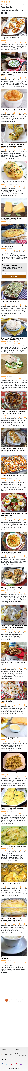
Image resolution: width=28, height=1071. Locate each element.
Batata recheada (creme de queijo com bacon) (12, 182)
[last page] (21, 1000)
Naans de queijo (6, 701)
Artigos (4, 1059)
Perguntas (4, 1056)
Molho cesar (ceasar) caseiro (11, 375)
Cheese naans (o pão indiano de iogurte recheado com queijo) (12, 339)
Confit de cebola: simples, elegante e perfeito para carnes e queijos (13, 412)
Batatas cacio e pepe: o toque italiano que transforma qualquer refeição (14, 626)
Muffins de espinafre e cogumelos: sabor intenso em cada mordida (13, 588)
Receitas (4, 1049)
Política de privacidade (18, 1052)
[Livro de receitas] (13, 1)
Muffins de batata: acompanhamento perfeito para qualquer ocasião (13, 145)
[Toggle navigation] (25, 2)
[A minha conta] (16, 1)
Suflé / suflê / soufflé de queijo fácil (13, 109)
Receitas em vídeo (6, 1052)
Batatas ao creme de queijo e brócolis (14, 846)
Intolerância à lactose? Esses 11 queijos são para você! (12, 219)
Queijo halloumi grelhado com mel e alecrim (13, 38)
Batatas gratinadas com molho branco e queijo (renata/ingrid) (11, 919)
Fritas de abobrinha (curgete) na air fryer (13, 663)
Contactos (18, 1049)
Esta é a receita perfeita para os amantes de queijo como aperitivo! (13, 449)
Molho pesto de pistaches (10, 773)
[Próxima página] (17, 1000)
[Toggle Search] (21, 1)
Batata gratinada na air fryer (10, 301)
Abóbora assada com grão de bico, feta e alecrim (13, 476)
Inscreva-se (14, 276)
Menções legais (20, 1058)
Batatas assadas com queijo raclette (13, 883)
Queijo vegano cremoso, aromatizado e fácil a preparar (14, 73)
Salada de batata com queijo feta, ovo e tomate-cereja (14, 514)
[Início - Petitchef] (1, 4)
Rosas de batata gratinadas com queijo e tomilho (12, 809)
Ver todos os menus (7, 1054)
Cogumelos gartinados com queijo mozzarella (12, 957)
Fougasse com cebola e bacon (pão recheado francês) (13, 245)
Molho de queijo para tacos (10, 738)
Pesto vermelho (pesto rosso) (11, 552)
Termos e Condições (21, 1055)
